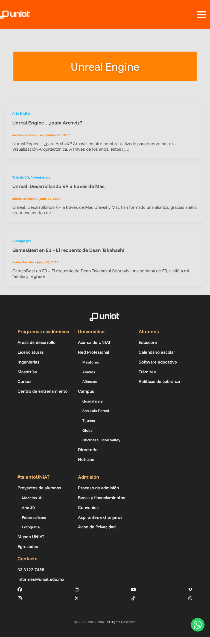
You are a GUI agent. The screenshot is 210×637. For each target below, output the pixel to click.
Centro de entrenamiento (43, 391)
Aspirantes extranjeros (100, 517)
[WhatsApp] (190, 598)
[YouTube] (133, 589)
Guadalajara (92, 401)
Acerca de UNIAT (94, 342)
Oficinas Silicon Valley (101, 439)
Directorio (88, 449)
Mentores (90, 362)
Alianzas (89, 381)
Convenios (88, 507)
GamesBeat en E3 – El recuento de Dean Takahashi (68, 250)
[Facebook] (20, 589)
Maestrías (27, 371)
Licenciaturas (31, 352)
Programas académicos (43, 331)
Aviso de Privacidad (97, 526)
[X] (76, 598)
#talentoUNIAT (33, 477)
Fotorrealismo (34, 517)
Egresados (28, 546)
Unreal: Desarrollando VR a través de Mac (58, 186)
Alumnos (149, 331)
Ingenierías (28, 362)
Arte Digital (21, 113)
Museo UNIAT (31, 536)
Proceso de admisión (98, 487)
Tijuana (88, 420)
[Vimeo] (190, 589)
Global (88, 430)
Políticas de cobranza (159, 381)
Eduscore (148, 342)
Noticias (86, 459)
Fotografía (31, 527)
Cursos (24, 381)
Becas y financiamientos (101, 497)
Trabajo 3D (20, 177)
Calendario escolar (157, 352)
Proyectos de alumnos (39, 487)
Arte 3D (28, 507)
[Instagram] (20, 598)
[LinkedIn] (76, 589)
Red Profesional (93, 352)
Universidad (91, 331)
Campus (86, 391)
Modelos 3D (32, 497)
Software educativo (158, 362)
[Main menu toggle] (201, 14)
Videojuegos (40, 177)
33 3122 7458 (31, 569)
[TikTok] (133, 598)
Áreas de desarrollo (37, 342)
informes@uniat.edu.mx (41, 579)
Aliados (88, 372)
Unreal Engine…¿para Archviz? (47, 123)
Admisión (88, 477)
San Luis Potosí (95, 410)
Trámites (147, 371)
